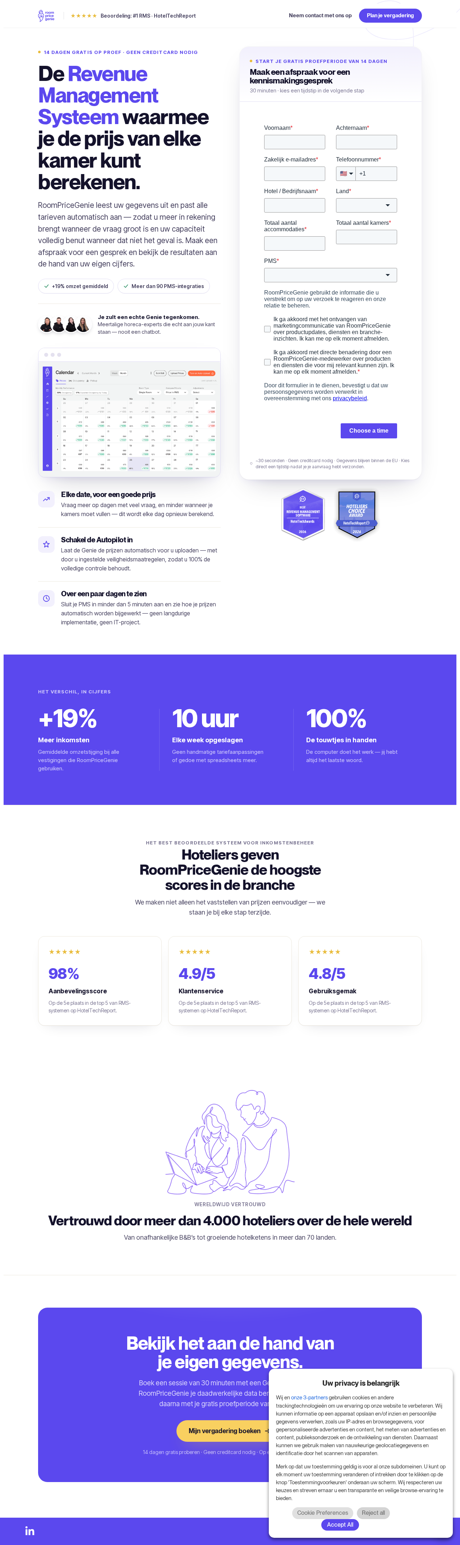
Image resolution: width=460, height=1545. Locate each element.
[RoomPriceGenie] (46, 16)
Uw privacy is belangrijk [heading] (361, 1383)
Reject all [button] (373, 1512)
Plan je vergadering (390, 15)
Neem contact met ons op (320, 15)
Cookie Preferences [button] (322, 1512)
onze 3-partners (309, 1397)
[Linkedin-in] (30, 1531)
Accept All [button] (340, 1524)
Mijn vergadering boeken (225, 1431)
